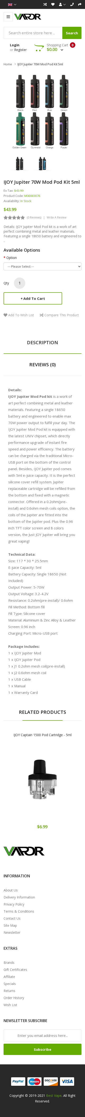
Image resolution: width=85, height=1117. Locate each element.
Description (42, 342)
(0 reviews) (34, 217)
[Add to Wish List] (42, 783)
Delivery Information (19, 897)
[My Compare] (45, 4)
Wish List (10, 1005)
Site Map (10, 925)
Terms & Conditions (19, 911)
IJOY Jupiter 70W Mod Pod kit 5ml (40, 64)
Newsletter (12, 932)
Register (20, 49)
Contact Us (12, 918)
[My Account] (62, 4)
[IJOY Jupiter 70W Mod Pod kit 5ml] (20, 163)
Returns (9, 990)
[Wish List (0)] (53, 4)
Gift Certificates (15, 969)
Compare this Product (61, 315)
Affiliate (9, 976)
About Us (11, 890)
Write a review (56, 217)
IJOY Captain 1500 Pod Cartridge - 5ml (42, 735)
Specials (10, 983)
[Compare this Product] (59, 783)
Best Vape (54, 1095)
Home (8, 64)
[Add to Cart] (26, 783)
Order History (14, 998)
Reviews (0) (42, 364)
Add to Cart (34, 298)
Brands (9, 962)
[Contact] (72, 4)
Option (11, 257)
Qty (6, 283)
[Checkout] (79, 4)
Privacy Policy (14, 904)
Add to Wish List (21, 315)
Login (14, 45)
